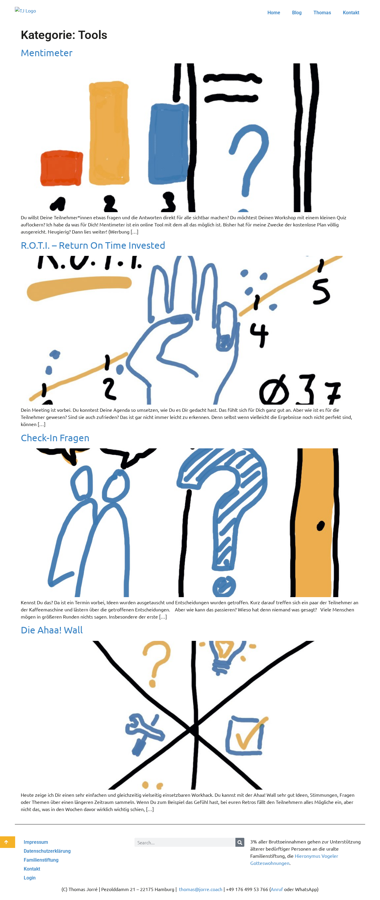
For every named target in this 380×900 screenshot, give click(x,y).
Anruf (277, 889)
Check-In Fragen (55, 437)
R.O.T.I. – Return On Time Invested (93, 245)
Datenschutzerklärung (47, 851)
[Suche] (239, 842)
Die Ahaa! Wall (52, 630)
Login (30, 878)
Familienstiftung (41, 860)
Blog (297, 12)
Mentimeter (46, 52)
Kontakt (351, 12)
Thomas (322, 12)
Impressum (36, 842)
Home (273, 12)
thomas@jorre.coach (200, 889)
